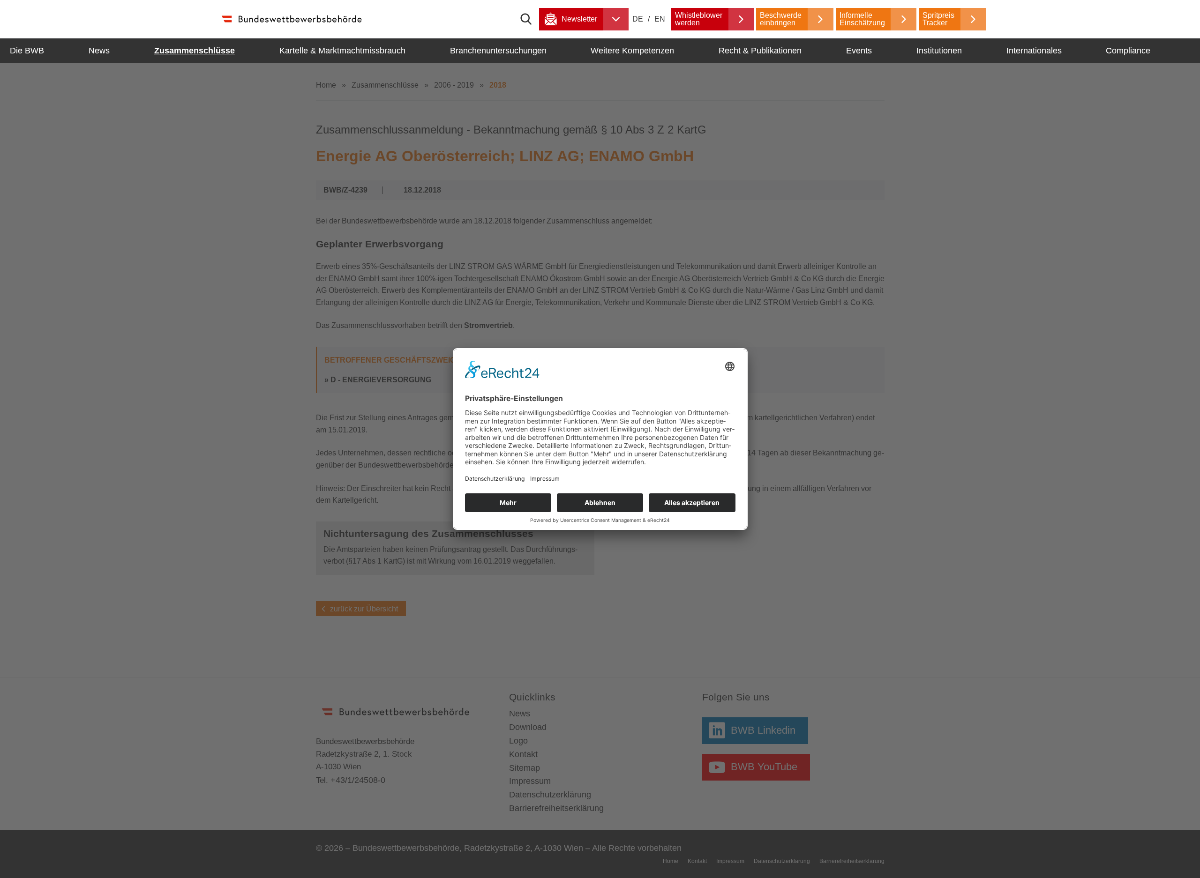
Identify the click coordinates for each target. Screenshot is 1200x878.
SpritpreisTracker (938, 19)
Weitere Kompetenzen (632, 50)
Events (859, 50)
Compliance (1128, 50)
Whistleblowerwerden (698, 19)
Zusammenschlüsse (194, 50)
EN (659, 19)
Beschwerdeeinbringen (781, 19)
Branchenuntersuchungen (498, 50)
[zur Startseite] (291, 19)
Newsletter (579, 19)
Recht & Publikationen (760, 50)
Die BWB (27, 50)
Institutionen (939, 50)
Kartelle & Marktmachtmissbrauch (342, 50)
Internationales (1034, 50)
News (99, 50)
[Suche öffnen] (529, 19)
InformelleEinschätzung (862, 19)
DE (638, 19)
